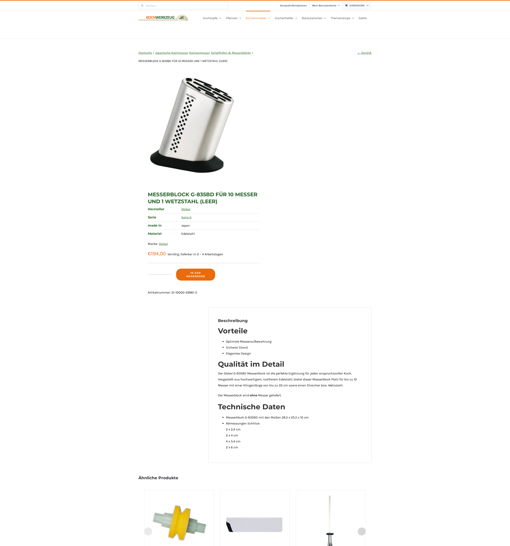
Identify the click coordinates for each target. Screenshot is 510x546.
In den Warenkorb (195, 274)
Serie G (186, 217)
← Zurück (364, 53)
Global (185, 209)
